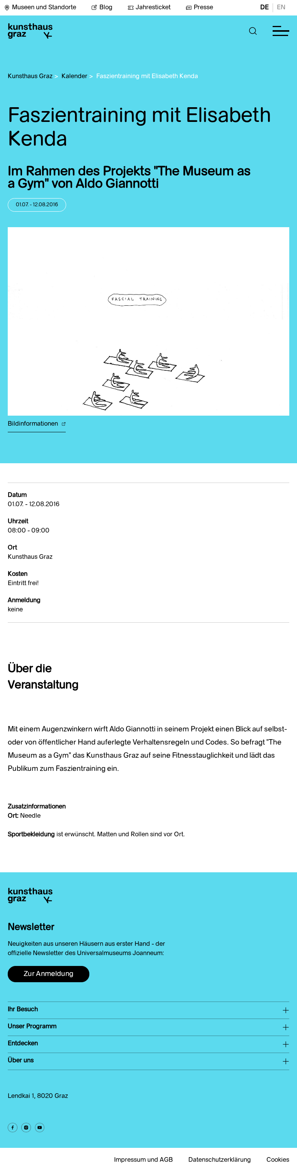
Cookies (277, 1160)
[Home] (30, 31)
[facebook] (12, 1127)
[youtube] (39, 1127)
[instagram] (26, 1127)
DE (264, 8)
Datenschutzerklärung (219, 1160)
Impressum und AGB (143, 1160)
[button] (253, 31)
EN (281, 8)
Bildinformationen (34, 424)
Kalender (74, 77)
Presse (203, 8)
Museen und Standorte (44, 8)
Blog (106, 8)
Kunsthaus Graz (30, 77)
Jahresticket (153, 8)
